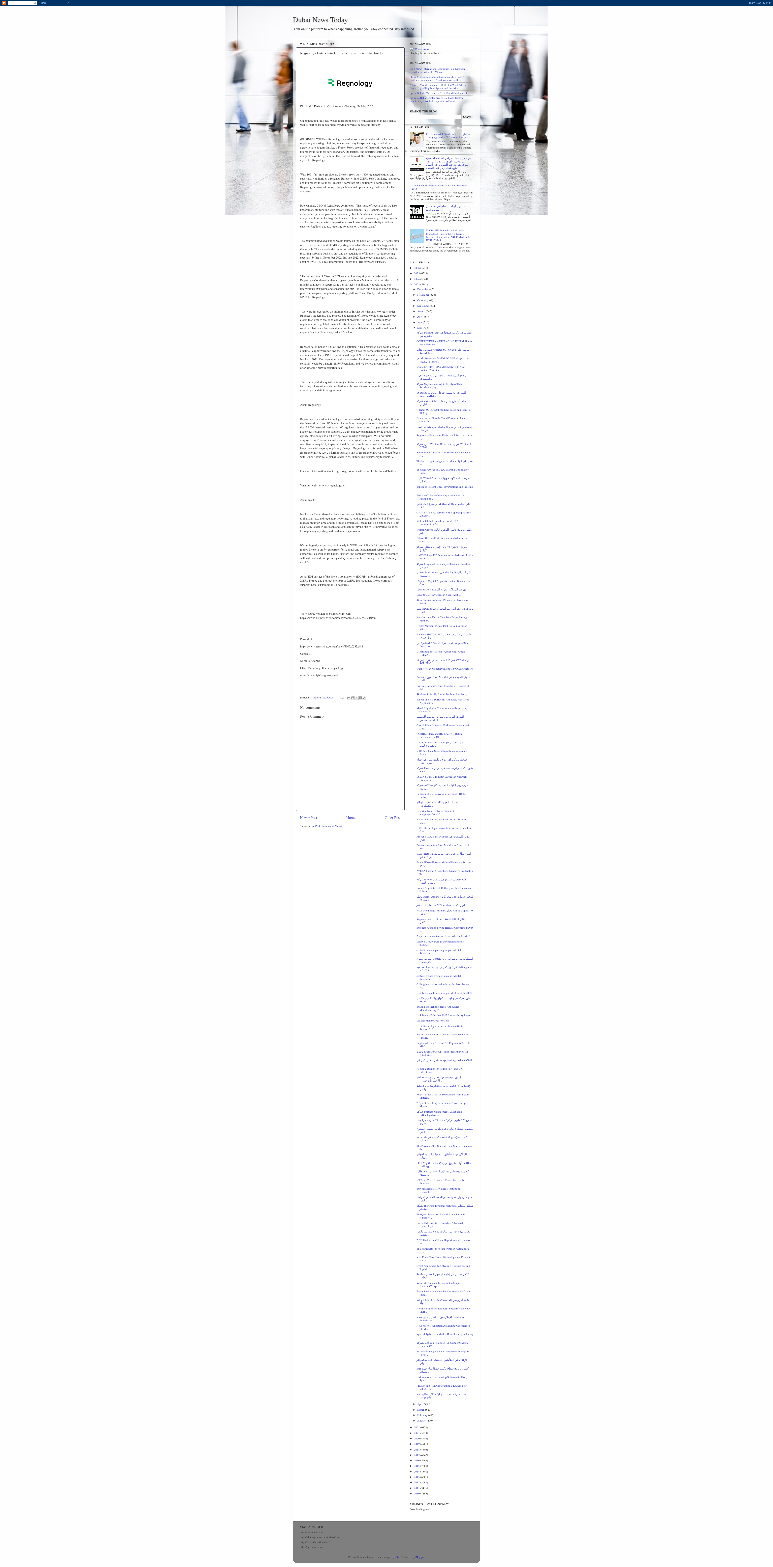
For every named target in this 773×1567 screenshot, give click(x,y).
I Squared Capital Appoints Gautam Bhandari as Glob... (443, 582)
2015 (417, 1466)
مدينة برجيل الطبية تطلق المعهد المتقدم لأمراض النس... (444, 1198)
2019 (417, 1444)
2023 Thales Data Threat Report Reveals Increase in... (443, 1241)
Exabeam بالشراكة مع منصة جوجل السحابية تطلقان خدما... (441, 394)
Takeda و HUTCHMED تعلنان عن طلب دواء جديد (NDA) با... (444, 636)
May (420, 327)
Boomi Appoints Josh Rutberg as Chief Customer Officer (443, 889)
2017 (417, 1455)
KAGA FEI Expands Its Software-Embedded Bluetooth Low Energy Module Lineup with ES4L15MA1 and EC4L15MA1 (447, 235)
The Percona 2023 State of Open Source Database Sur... (444, 1147)
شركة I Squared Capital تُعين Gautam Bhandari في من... (443, 565)
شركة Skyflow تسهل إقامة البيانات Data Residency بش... (439, 385)
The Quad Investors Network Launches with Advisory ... (440, 1216)
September (423, 306)
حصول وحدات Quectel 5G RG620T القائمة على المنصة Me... (443, 351)
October (422, 300)
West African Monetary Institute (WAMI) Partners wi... (444, 670)
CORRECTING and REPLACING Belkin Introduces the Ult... (439, 735)
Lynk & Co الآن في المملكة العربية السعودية (441, 589)
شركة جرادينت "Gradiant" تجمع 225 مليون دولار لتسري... (444, 1121)
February (422, 1415)
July (420, 316)
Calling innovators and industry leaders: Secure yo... (442, 985)
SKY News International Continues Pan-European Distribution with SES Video (438, 70)
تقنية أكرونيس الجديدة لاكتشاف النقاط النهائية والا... (442, 1301)
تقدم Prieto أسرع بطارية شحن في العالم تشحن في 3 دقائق (443, 855)
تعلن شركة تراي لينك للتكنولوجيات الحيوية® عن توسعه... (443, 999)
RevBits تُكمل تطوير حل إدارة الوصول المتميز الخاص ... (442, 1275)
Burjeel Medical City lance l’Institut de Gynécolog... (438, 1190)
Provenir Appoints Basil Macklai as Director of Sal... (442, 687)
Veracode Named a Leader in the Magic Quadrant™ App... (438, 1284)
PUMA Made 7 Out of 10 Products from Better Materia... (442, 1096)
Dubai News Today (320, 19)
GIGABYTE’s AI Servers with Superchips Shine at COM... (443, 514)
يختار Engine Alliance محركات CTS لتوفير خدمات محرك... (444, 898)
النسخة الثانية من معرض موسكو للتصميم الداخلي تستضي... (440, 718)
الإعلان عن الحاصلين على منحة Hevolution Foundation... (440, 1318)
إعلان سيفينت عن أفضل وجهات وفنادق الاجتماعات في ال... (438, 1078)
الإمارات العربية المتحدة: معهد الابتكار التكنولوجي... (437, 803)
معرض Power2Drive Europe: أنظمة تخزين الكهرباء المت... (440, 744)
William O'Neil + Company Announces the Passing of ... (440, 497)
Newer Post (308, 817)
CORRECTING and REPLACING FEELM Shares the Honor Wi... (444, 342)
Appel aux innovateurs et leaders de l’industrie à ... (444, 936)
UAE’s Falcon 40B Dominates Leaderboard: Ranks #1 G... (444, 556)
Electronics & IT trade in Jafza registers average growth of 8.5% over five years (448, 135)
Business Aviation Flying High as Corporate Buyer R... (444, 929)
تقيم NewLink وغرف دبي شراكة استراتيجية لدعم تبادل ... (444, 610)
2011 (417, 1488)
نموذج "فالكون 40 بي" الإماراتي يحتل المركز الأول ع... (441, 548)
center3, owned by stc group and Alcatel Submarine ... (438, 977)
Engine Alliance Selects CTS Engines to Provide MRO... (443, 1044)
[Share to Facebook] (360, 698)
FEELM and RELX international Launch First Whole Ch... (441, 1387)
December (423, 289)
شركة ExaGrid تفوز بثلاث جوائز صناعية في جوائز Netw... (444, 769)
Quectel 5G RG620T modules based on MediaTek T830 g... (443, 411)
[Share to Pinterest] (364, 698)
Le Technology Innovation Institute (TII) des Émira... (441, 795)
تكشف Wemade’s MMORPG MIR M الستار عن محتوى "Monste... (443, 359)
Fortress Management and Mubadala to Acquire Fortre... (442, 1353)
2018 (417, 1449)
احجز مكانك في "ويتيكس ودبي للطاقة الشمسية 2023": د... (444, 968)
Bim (397, 1557)
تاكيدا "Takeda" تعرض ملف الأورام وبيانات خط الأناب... (443, 479)
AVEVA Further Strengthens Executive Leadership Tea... (444, 872)
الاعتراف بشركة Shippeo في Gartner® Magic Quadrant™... (442, 1344)
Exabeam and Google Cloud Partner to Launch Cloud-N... (442, 419)
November (423, 294)
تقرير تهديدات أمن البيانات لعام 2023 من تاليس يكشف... (443, 1233)
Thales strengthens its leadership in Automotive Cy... (442, 1250)
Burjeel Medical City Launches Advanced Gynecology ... (439, 1224)
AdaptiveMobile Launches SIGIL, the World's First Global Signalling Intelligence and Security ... (438, 86)
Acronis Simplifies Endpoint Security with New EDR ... (443, 1310)
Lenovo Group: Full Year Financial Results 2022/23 (440, 943)
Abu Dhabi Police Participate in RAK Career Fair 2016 (439, 187)
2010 (417, 1493)
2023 (417, 284)
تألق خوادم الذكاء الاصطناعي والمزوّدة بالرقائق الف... (443, 505)
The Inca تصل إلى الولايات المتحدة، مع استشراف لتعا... (444, 462)
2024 (417, 279)
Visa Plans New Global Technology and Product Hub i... (443, 1258)
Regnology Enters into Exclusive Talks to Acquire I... (444, 436)
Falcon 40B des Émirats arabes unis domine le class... (441, 539)
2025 (417, 273)
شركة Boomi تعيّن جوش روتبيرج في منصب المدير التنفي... (441, 881)
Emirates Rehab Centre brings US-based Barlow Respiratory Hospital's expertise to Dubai (436, 99)
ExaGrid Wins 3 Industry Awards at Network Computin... (441, 778)
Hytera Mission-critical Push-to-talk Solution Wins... (441, 627)
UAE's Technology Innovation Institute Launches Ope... (443, 829)
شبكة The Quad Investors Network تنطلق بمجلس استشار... (444, 1207)
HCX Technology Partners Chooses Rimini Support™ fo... (440, 1027)
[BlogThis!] (353, 698)
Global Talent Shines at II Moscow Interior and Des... (442, 726)
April (420, 1404)
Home (350, 817)
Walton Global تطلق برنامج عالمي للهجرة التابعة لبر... (444, 531)
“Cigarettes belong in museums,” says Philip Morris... (441, 1104)
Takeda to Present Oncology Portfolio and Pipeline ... (444, 488)
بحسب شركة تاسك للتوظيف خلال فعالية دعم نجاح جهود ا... (442, 1395)
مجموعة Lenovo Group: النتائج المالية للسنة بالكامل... (441, 920)
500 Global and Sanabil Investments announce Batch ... (442, 752)
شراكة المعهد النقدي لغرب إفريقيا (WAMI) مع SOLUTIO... (442, 661)
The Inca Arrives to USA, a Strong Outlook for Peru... (442, 471)
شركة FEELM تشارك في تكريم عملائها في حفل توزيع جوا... (444, 334)
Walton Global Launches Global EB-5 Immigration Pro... (437, 522)
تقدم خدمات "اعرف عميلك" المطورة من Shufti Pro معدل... (443, 644)
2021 (417, 1433)
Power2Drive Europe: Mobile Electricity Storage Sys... (443, 863)
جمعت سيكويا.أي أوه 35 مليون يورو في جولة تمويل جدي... (442, 761)
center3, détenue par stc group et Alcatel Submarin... (438, 951)
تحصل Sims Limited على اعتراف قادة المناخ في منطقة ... (443, 573)
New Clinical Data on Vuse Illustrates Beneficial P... (443, 454)
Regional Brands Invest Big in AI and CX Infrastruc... (439, 1070)
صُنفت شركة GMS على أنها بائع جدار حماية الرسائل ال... (441, 402)
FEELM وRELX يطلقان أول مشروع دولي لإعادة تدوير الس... (443, 1164)
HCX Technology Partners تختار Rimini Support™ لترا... (444, 912)
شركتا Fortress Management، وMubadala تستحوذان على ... (439, 1113)
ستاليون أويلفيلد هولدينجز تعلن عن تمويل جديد (446, 208)
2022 (417, 1427)
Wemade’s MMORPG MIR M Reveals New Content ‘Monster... (440, 368)
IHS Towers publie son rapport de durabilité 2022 (444, 993)
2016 (417, 1460)
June (420, 322)
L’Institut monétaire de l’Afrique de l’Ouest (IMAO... (440, 653)
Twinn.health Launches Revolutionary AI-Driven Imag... (443, 1293)
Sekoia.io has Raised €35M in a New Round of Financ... (442, 1036)
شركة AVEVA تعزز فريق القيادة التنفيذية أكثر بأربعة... (442, 786)
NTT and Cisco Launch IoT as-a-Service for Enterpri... (440, 1181)
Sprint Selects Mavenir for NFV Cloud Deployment (438, 93)
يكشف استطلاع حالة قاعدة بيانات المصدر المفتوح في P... (444, 1130)
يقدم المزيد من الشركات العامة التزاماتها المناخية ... (444, 1335)
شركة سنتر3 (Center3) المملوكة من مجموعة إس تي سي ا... (444, 960)
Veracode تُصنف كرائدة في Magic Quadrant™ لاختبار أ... (442, 1138)
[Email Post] (341, 697)
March (421, 1409)
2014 (417, 1471)
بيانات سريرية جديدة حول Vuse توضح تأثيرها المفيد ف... (441, 377)
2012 (417, 1482)
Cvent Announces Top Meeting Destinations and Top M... (443, 1267)
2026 (417, 268)
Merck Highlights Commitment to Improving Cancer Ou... (441, 709)
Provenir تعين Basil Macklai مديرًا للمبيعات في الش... (443, 678)
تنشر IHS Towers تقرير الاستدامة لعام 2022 (441, 905)
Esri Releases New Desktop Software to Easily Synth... (442, 1378)
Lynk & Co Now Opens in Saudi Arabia (438, 594)
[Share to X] (356, 698)
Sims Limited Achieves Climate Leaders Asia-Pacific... (442, 601)
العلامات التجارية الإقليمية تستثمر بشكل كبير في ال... (444, 1061)
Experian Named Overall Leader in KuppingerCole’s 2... (435, 812)
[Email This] (349, 698)
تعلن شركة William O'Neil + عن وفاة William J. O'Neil (444, 445)
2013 (417, 1477)
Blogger (419, 1557)
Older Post (393, 817)
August (421, 311)
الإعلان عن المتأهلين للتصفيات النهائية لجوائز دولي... (441, 1155)
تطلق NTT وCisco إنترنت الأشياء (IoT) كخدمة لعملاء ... (442, 1173)
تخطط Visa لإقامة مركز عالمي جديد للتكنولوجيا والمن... (443, 1087)
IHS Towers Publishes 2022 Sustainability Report (444, 1015)
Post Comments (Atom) (328, 826)
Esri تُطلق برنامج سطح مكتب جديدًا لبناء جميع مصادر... (442, 1370)
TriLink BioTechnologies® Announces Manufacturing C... (437, 1008)
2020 (417, 1438)
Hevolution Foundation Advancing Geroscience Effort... (443, 1327)
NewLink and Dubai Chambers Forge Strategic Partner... (442, 618)
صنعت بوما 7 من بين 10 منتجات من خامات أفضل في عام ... (444, 428)
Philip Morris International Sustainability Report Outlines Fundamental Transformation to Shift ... (437, 78)
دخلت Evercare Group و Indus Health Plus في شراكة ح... (442, 1053)
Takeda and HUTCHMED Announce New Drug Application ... (442, 701)
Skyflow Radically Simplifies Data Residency (441, 694)
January (422, 1420)
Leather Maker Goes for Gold (432, 1020)
